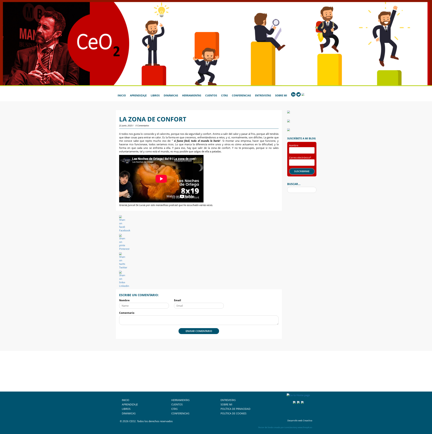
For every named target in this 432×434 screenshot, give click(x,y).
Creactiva (307, 420)
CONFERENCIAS (180, 413)
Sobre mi (281, 95)
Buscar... (294, 184)
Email (177, 300)
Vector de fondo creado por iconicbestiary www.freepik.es (285, 427)
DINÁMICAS (129, 413)
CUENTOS (177, 404)
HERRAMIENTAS (180, 400)
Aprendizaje (138, 95)
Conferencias (241, 95)
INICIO (125, 400)
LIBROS (126, 408)
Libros (155, 95)
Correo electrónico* (300, 157)
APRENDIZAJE (130, 404)
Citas (224, 95)
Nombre (124, 300)
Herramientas (191, 95)
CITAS (174, 408)
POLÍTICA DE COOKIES (233, 413)
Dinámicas (171, 95)
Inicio (122, 95)
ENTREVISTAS (228, 400)
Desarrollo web (294, 420)
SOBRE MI (226, 404)
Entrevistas (263, 95)
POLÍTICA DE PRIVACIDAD (235, 408)
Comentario (126, 312)
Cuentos (211, 95)
